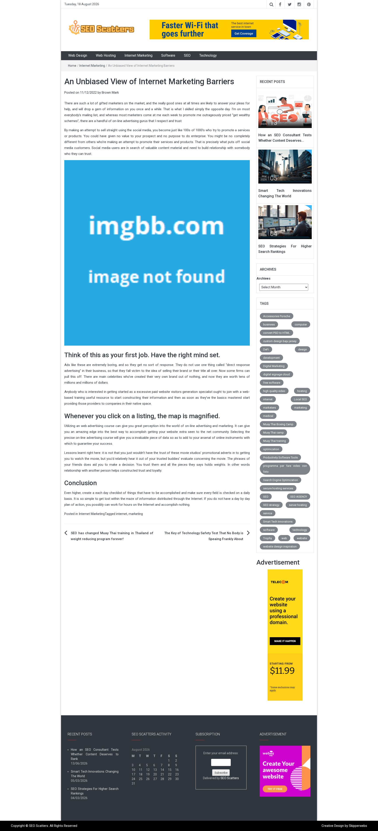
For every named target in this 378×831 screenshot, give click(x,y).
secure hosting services (278, 488)
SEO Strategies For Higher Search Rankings (95, 791)
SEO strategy (271, 505)
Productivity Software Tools (280, 457)
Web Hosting (106, 55)
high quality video (274, 391)
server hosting (298, 505)
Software (168, 55)
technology (300, 530)
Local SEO (300, 399)
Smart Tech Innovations (277, 521)
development (271, 357)
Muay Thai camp (273, 432)
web (284, 538)
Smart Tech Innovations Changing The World (95, 774)
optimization (271, 449)
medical (268, 416)
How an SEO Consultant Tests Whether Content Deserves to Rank (95, 754)
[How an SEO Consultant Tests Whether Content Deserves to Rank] (285, 111)
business (269, 324)
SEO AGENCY (298, 496)
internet (121, 514)
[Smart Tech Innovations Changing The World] (285, 166)
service (267, 513)
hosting (302, 391)
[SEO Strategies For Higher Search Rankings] (285, 222)
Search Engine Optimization (280, 480)
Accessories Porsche (276, 316)
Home (72, 65)
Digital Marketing (274, 366)
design (302, 349)
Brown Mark (110, 92)
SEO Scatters (229, 778)
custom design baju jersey (279, 341)
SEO (187, 55)
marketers (269, 407)
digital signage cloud (276, 374)
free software (271, 382)
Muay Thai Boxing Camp (278, 424)
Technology (208, 55)
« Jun (135, 792)
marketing (136, 514)
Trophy (267, 538)
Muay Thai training (274, 441)
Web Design (77, 55)
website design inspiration (280, 546)
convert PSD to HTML (276, 332)
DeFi (266, 349)
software (269, 530)
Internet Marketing (138, 55)
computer (301, 324)
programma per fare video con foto (285, 468)
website (302, 538)
